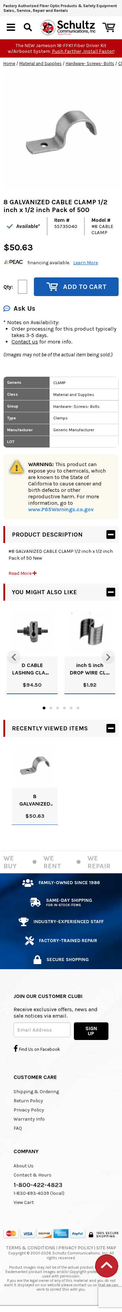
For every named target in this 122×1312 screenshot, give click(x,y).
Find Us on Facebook (39, 1049)
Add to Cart (84, 287)
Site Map (106, 1248)
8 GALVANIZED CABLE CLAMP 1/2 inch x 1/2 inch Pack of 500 (34, 800)
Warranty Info (29, 1119)
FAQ (18, 1128)
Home (9, 63)
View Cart (24, 1202)
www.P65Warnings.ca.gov (61, 509)
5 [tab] (71, 708)
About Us (24, 1166)
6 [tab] (78, 708)
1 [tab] (44, 708)
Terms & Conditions (30, 1248)
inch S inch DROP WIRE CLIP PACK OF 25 (90, 669)
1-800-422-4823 (38, 1185)
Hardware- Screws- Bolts (90, 63)
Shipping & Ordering (36, 1092)
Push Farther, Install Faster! (83, 51)
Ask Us (24, 308)
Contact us (25, 341)
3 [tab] (57, 708)
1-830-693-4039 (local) (39, 1193)
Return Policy (28, 1101)
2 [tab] (50, 708)
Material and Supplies (40, 63)
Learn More (85, 263)
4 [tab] (64, 708)
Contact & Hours (33, 1175)
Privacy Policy (29, 1110)
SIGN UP (91, 1031)
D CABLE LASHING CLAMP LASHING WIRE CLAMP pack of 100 (32, 669)
